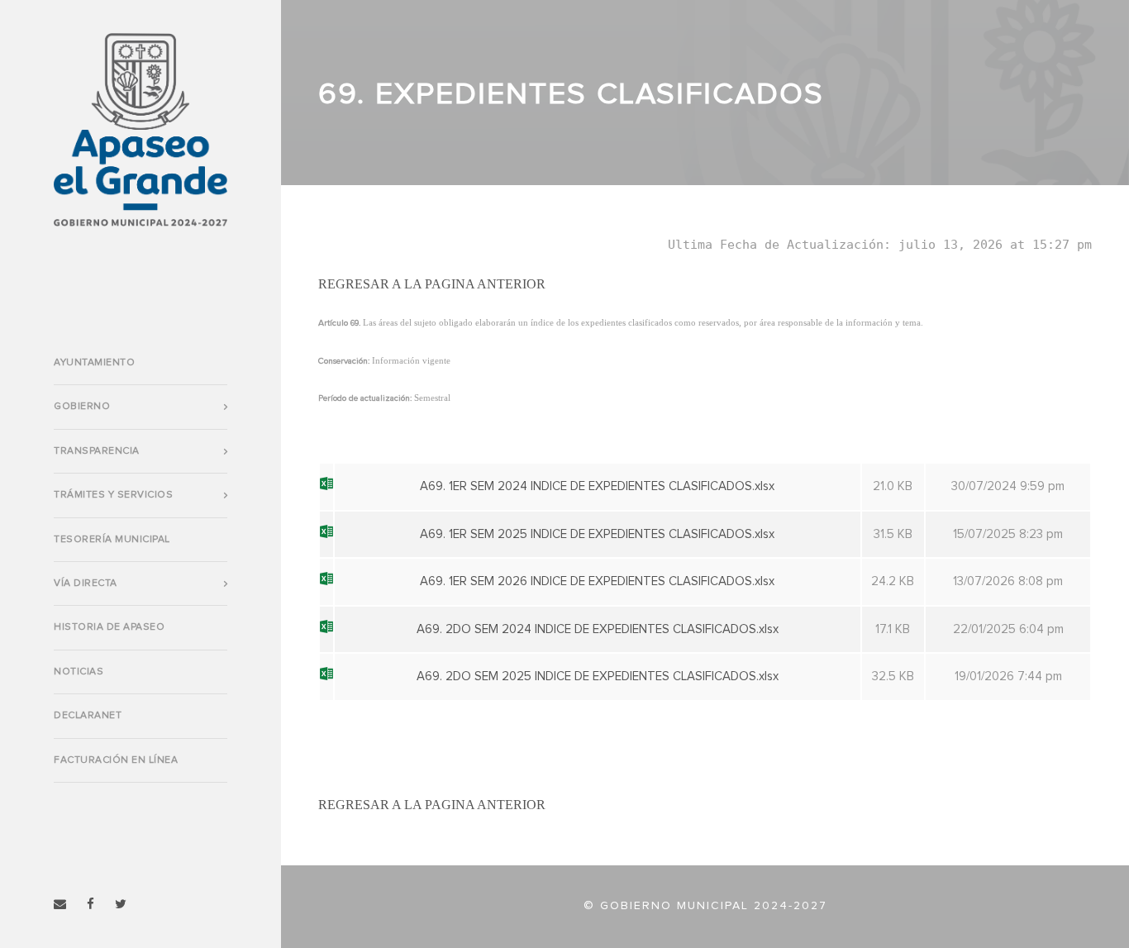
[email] (60, 904)
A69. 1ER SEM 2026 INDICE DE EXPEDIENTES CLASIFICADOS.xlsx (597, 581)
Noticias (78, 672)
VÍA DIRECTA (85, 583)
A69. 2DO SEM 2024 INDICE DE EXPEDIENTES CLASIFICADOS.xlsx (598, 629)
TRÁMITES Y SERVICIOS (113, 495)
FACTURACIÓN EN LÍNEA (116, 760)
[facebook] (90, 904)
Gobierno (82, 407)
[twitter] (120, 904)
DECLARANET (87, 716)
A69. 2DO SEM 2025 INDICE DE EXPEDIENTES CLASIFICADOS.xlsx (598, 676)
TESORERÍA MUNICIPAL (112, 540)
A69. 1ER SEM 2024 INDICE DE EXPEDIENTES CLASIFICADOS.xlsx (597, 486)
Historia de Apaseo (109, 627)
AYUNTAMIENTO (94, 363)
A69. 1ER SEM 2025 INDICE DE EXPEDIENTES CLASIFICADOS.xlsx (597, 534)
